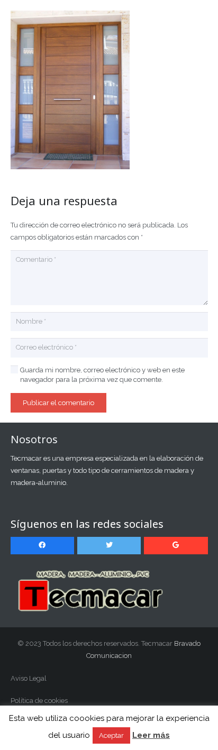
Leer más (151, 735)
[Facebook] (43, 545)
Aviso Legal (29, 678)
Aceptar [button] (111, 735)
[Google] (176, 545)
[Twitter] (109, 545)
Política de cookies (39, 701)
